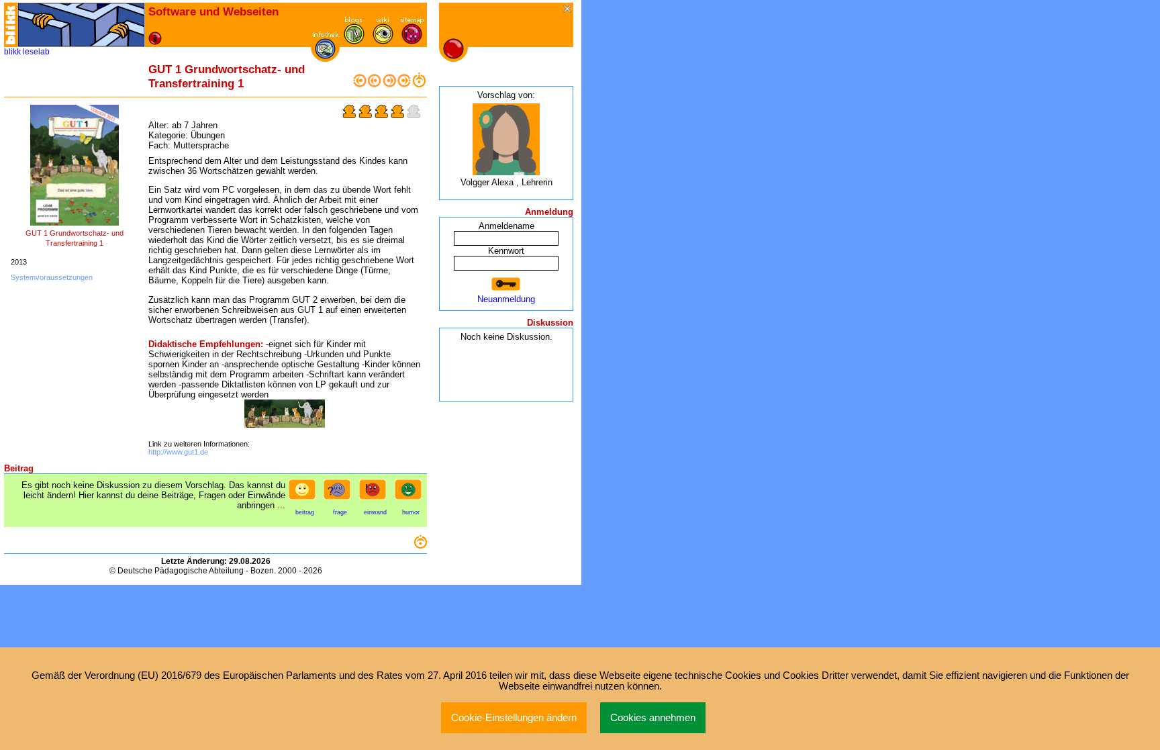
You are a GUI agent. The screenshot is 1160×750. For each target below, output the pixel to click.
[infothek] (325, 56)
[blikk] (10, 25)
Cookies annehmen (652, 717)
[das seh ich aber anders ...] (375, 493)
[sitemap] (411, 41)
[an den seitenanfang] (420, 546)
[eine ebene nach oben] (419, 84)
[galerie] (383, 41)
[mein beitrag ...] (305, 493)
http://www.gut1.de (178, 452)
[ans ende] (404, 84)
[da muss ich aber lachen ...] (411, 493)
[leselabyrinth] (81, 25)
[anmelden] (506, 284)
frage (340, 512)
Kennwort (506, 251)
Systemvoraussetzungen (52, 277)
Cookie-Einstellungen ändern (514, 717)
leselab (36, 51)
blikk (12, 51)
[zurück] (374, 84)
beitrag (304, 512)
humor (411, 512)
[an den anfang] (360, 84)
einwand (375, 512)
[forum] (354, 41)
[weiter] (389, 84)
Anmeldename (506, 226)
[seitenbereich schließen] (568, 10)
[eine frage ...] (340, 493)
